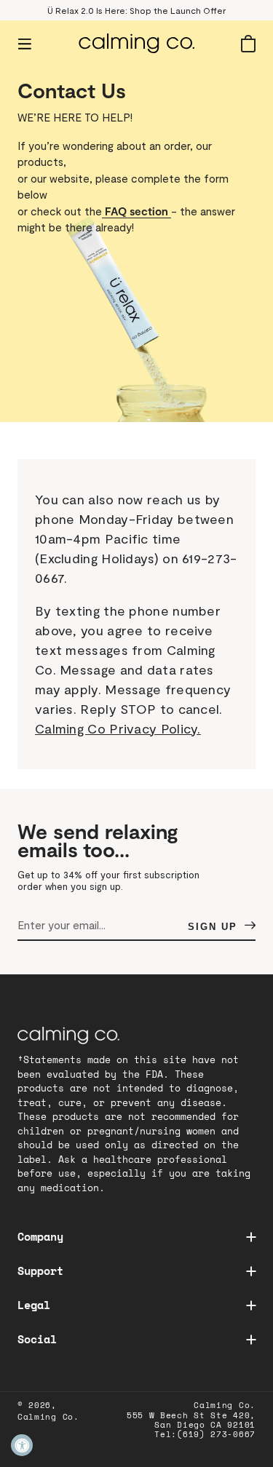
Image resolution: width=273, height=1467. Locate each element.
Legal (33, 1305)
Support (40, 1271)
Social (37, 1339)
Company (40, 1236)
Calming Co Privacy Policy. (118, 728)
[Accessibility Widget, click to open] (22, 1445)
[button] (25, 44)
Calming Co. (48, 1417)
